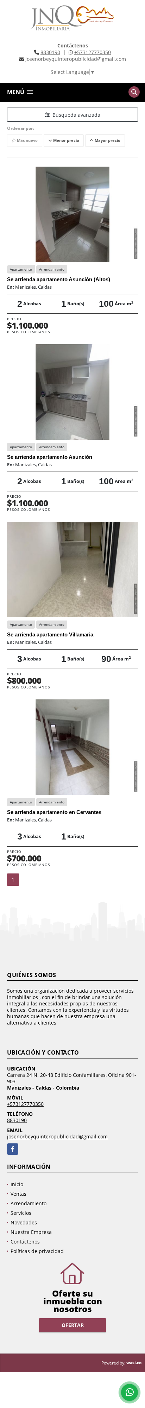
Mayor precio (107, 140)
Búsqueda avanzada (75, 114)
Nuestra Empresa (31, 1232)
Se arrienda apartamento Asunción (49, 457)
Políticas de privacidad (37, 1251)
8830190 (50, 52)
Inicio (17, 1184)
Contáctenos (25, 1241)
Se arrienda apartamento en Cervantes (54, 812)
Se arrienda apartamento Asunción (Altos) (58, 279)
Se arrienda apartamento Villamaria (50, 634)
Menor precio (65, 140)
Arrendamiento (28, 1203)
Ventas (18, 1193)
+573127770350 (92, 52)
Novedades (24, 1222)
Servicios (21, 1213)
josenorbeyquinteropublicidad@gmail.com (57, 1136)
